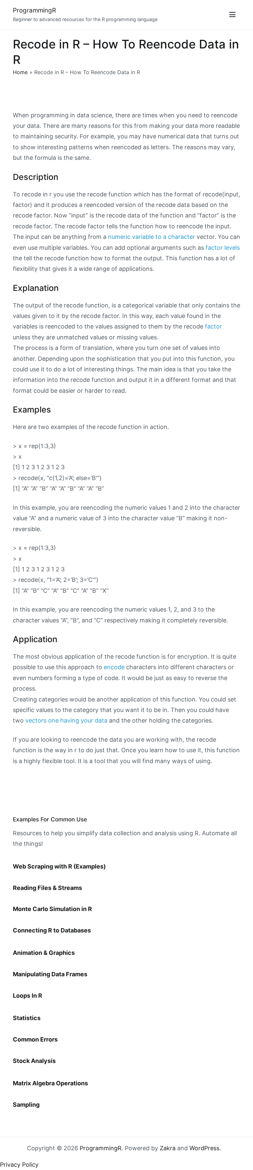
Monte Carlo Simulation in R (52, 908)
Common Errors (35, 1039)
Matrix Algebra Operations (50, 1083)
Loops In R (27, 995)
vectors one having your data (66, 720)
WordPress (204, 1148)
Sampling (26, 1104)
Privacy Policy (19, 1164)
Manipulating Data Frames (50, 974)
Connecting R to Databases (52, 930)
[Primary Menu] (232, 15)
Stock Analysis (34, 1060)
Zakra (168, 1148)
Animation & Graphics (44, 952)
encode (114, 667)
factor (213, 326)
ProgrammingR (34, 10)
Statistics (27, 1017)
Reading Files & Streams (47, 887)
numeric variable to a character (151, 236)
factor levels (223, 247)
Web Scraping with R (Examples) (59, 866)
